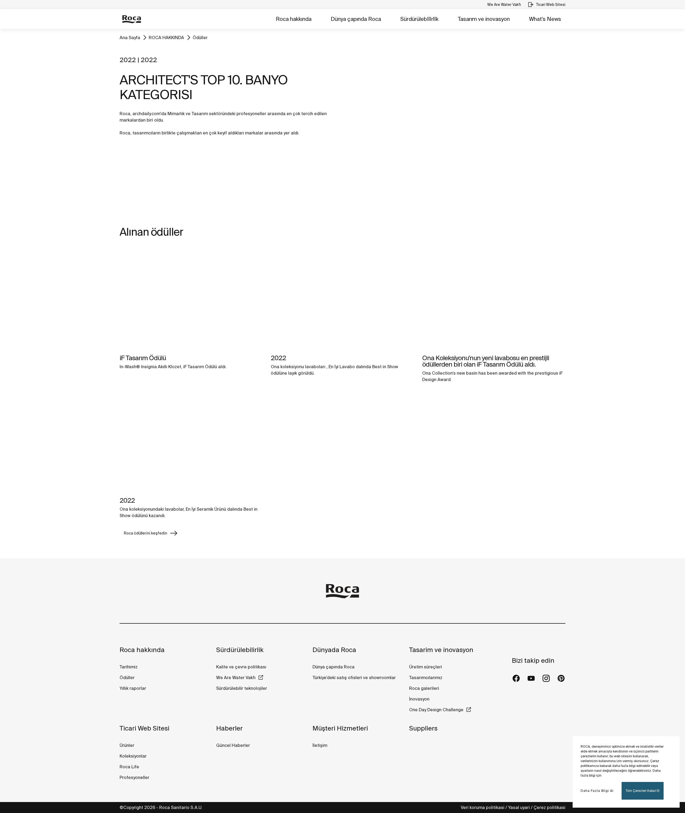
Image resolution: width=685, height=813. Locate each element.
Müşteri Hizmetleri (340, 728)
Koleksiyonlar (133, 756)
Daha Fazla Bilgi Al (597, 790)
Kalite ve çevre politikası (241, 666)
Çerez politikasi (549, 807)
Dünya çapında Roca (356, 19)
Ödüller (200, 37)
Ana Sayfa (130, 37)
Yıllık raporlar (133, 688)
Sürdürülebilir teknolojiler (241, 688)
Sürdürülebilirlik (240, 649)
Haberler (229, 728)
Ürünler (127, 745)
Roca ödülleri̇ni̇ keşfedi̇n (145, 533)
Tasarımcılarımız (425, 677)
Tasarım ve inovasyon (484, 19)
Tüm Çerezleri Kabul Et (643, 790)
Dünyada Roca (334, 649)
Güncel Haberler (233, 745)
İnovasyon (419, 699)
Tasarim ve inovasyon (441, 649)
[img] (191, 298)
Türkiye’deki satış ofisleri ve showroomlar (354, 677)
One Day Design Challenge (436, 709)
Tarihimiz (129, 666)
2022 (278, 358)
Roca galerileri (424, 688)
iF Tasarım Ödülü (143, 358)
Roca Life (129, 766)
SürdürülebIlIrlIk (419, 19)
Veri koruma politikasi (482, 807)
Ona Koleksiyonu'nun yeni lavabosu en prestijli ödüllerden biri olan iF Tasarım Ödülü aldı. (485, 361)
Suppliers (423, 728)
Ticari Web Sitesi (144, 728)
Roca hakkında (293, 19)
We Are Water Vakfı (236, 677)
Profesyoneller (134, 777)
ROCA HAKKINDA (166, 37)
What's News (545, 19)
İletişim (320, 745)
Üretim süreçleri (425, 666)
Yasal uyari (519, 807)
